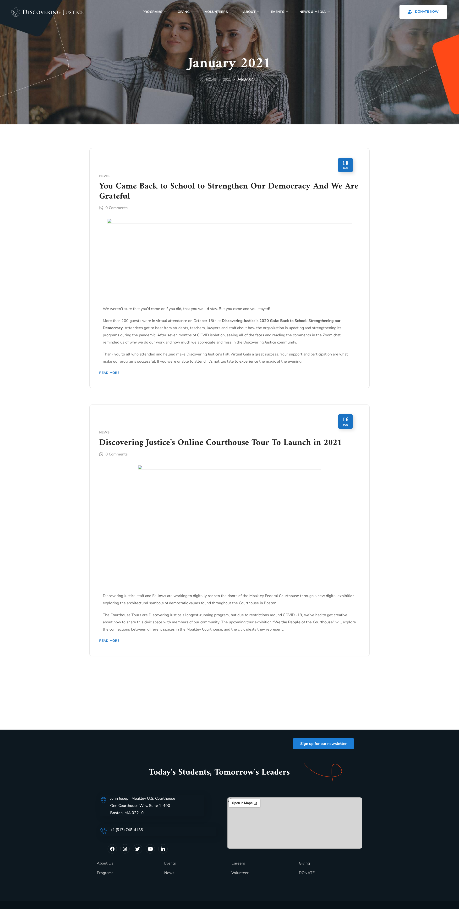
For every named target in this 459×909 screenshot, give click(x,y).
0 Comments (116, 208)
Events (170, 863)
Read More (109, 373)
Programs (105, 873)
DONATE (307, 873)
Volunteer (240, 873)
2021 (227, 79)
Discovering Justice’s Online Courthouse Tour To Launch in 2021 (220, 442)
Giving (304, 863)
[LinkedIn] (163, 849)
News (104, 176)
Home (211, 79)
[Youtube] (150, 849)
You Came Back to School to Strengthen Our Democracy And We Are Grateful (228, 191)
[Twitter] (137, 849)
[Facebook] (112, 849)
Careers (238, 863)
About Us (105, 863)
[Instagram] (125, 849)
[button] (423, 12)
